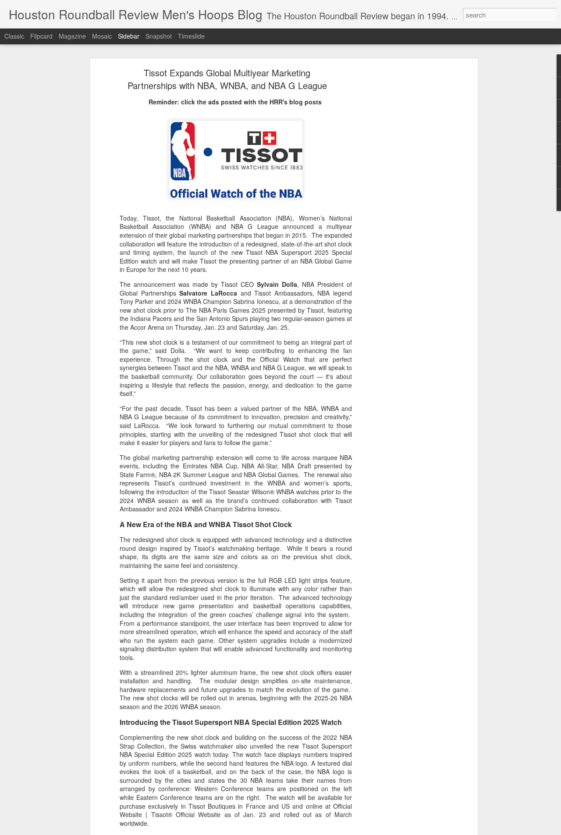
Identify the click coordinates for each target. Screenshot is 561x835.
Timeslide (191, 36)
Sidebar (128, 36)
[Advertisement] (400, 208)
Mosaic (102, 36)
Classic (14, 36)
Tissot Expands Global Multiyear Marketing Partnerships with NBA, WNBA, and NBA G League (227, 79)
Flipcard (41, 36)
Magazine (72, 36)
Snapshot (159, 36)
